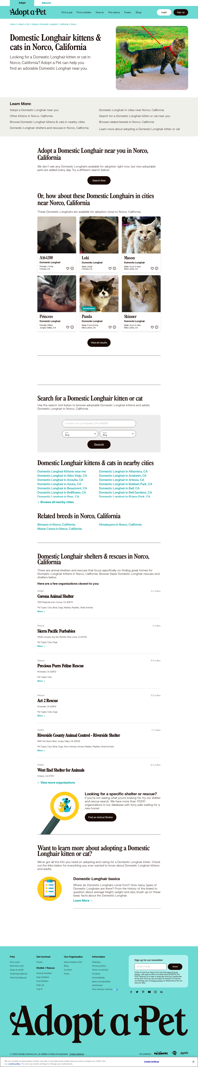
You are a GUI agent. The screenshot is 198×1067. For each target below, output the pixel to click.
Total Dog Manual (18, 973)
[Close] (193, 1061)
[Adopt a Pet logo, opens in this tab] (99, 1026)
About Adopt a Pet (73, 962)
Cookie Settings (76, 1054)
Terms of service (100, 969)
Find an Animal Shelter (100, 817)
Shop (138, 12)
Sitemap (96, 962)
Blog (66, 966)
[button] (68, 268)
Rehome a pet (16, 966)
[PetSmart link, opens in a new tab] (161, 1053)
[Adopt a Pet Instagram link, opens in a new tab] (156, 992)
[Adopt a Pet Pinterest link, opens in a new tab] (144, 992)
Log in (39, 989)
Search (99, 444)
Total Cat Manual (18, 977)
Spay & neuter (17, 969)
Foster (127, 12)
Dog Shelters (42, 977)
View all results (99, 342)
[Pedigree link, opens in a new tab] (174, 1053)
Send (175, 966)
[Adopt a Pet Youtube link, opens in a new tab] (150, 992)
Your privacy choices (102, 989)
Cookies (96, 973)
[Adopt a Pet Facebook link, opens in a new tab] (132, 992)
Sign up (181, 12)
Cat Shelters (42, 981)
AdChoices (97, 985)
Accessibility (98, 977)
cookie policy (14, 1064)
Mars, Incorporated (101, 981)
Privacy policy (99, 966)
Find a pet (15, 962)
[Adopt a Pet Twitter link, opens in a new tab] (138, 992)
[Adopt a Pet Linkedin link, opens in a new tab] (161, 992)
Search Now (99, 180)
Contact (68, 969)
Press (66, 973)
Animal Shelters (44, 973)
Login (164, 12)
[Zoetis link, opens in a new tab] (184, 1053)
